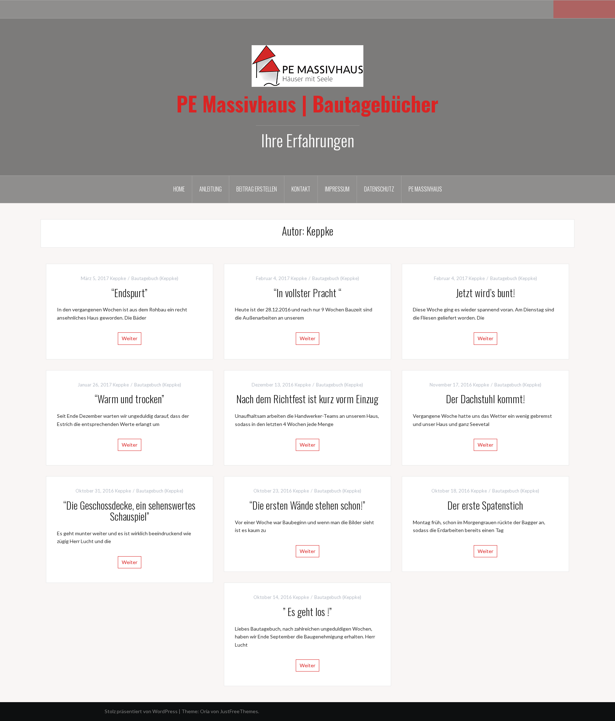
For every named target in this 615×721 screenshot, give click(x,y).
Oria (205, 711)
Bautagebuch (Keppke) (154, 278)
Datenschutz (379, 189)
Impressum (337, 189)
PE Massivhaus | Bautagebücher (307, 103)
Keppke (118, 278)
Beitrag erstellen (256, 189)
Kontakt (300, 189)
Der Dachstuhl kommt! (485, 398)
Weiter (129, 338)
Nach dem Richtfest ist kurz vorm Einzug (307, 398)
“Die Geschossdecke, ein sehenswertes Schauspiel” (129, 510)
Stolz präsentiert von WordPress (141, 711)
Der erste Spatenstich (485, 505)
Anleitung (210, 189)
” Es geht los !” (307, 611)
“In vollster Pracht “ (307, 292)
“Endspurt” (129, 292)
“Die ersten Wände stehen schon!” (307, 505)
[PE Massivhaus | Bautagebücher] (307, 65)
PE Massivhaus (425, 189)
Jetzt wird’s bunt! (485, 292)
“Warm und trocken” (129, 398)
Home (179, 189)
